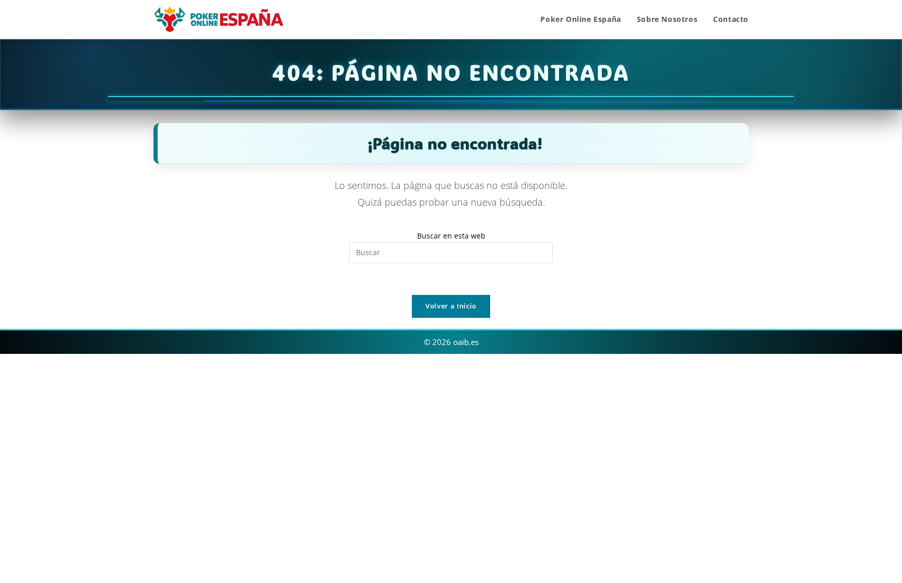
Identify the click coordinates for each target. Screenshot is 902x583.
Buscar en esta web (451, 236)
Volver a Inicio (451, 306)
